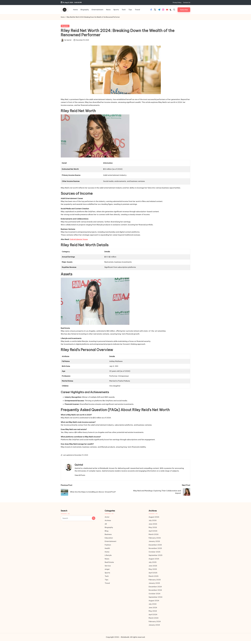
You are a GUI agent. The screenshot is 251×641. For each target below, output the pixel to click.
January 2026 (154, 541)
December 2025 (155, 545)
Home (63, 17)
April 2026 (153, 531)
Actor (107, 517)
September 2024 (155, 597)
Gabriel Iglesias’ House (79, 239)
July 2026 (152, 520)
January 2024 (154, 625)
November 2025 (155, 548)
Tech (107, 576)
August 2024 (154, 600)
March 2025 (153, 576)
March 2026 (153, 534)
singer (107, 569)
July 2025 (152, 562)
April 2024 (153, 614)
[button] (184, 9)
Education (109, 538)
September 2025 (155, 555)
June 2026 (153, 524)
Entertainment (110, 541)
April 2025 (153, 573)
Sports (107, 573)
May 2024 (153, 611)
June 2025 (153, 566)
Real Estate (109, 562)
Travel (107, 583)
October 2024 (154, 594)
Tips (106, 580)
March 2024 (153, 618)
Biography (65, 26)
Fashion (108, 545)
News (107, 559)
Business (108, 534)
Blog (106, 531)
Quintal (79, 464)
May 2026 (153, 527)
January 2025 (154, 583)
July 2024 (152, 604)
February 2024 (155, 621)
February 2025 (155, 580)
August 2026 (154, 517)
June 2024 (153, 607)
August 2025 (154, 559)
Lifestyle (108, 555)
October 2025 (154, 552)
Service (108, 566)
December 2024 (155, 587)
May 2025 (153, 569)
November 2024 (155, 590)
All (106, 524)
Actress (108, 520)
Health (107, 548)
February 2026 (155, 538)
